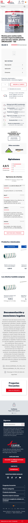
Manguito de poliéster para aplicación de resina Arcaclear (10, 296)
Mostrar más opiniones (14, 233)
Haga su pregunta (14, 390)
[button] (19, 45)
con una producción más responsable (16, 124)
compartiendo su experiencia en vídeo (16, 105)
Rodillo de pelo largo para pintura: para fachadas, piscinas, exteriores (9, 265)
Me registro (23, 424)
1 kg (14, 53)
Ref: (6, 61)
